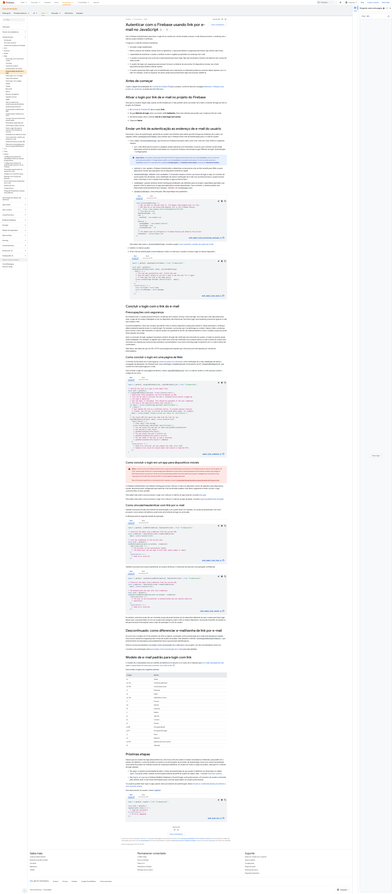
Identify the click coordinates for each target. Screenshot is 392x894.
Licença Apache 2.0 (146, 840)
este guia (202, 495)
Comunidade (82, 2)
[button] (12, 32)
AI (34, 13)
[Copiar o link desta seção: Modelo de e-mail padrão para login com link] (194, 657)
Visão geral (6, 13)
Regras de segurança (141, 777)
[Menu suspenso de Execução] (40, 2)
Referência (69, 13)
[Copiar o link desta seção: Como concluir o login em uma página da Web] (185, 357)
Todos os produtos (106, 881)
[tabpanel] (180, 220)
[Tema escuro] (222, 201)
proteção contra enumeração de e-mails (167, 649)
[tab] (139, 197)
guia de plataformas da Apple (212, 499)
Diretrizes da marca (251, 870)
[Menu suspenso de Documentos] (73, 2)
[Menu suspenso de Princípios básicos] (29, 13)
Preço (57, 2)
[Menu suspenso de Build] (26, 2)
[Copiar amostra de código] (225, 201)
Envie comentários (217, 25)
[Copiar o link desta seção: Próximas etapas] (152, 754)
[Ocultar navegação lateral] (25, 890)
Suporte (96, 2)
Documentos (66, 2)
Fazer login (386, 2)
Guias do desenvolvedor (38, 857)
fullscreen (387, 8)
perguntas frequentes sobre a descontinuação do (198, 480)
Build (22, 2)
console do (140, 110)
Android (55, 881)
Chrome (65, 881)
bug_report (384, 8)
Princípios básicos (20, 13)
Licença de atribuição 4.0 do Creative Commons (196, 838)
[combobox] (327, 2)
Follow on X (141, 863)
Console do (160, 87)
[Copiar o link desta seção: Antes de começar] (155, 81)
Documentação (9, 9)
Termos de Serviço (36, 890)
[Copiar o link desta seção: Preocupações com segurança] (166, 312)
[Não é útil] (225, 19)
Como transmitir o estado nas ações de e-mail (196, 244)
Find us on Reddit (142, 860)
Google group (249, 863)
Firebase (128, 19)
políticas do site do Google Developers (184, 840)
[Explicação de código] (218, 201)
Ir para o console (373, 2)
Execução (34, 2)
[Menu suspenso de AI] (37, 13)
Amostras (33, 863)
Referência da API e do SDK (39, 860)
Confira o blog (141, 857)
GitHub (32, 870)
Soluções (48, 2)
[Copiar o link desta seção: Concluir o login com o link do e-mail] (181, 306)
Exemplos (79, 13)
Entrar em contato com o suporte (255, 857)
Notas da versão (250, 866)
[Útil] (222, 19)
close (390, 8)
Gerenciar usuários (215, 774)
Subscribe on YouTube (144, 866)
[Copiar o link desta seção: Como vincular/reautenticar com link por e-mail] (186, 505)
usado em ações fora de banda (170, 362)
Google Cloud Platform (88, 881)
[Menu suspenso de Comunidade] (89, 2)
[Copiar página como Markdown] (167, 30)
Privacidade (47, 890)
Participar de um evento (145, 870)
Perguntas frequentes (252, 873)
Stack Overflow (250, 860)
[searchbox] (13, 19)
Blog (362, 2)
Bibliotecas (33, 866)
